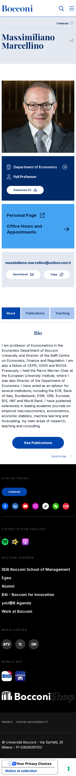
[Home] (17, 8)
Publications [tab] (35, 313)
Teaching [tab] (62, 313)
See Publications (38, 443)
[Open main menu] (71, 9)
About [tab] (11, 313)
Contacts (62, 23)
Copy (54, 274)
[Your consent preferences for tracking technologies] (69, 769)
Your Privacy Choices (34, 764)
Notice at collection (21, 771)
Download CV (23, 190)
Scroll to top (58, 456)
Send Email (20, 274)
